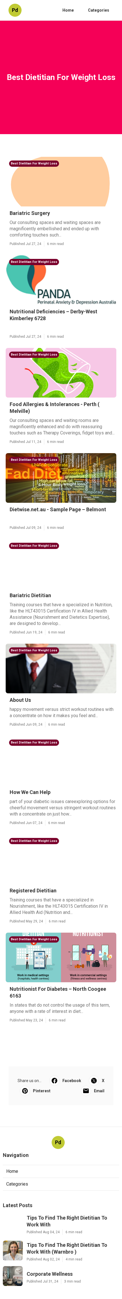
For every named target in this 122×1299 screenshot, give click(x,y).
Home (68, 10)
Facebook (71, 1080)
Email (99, 1091)
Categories (98, 10)
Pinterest (42, 1091)
